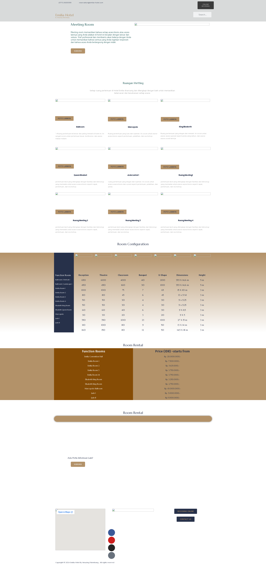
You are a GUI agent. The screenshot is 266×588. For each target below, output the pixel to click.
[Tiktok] (111, 555)
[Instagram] (111, 547)
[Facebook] (111, 532)
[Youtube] (111, 540)
